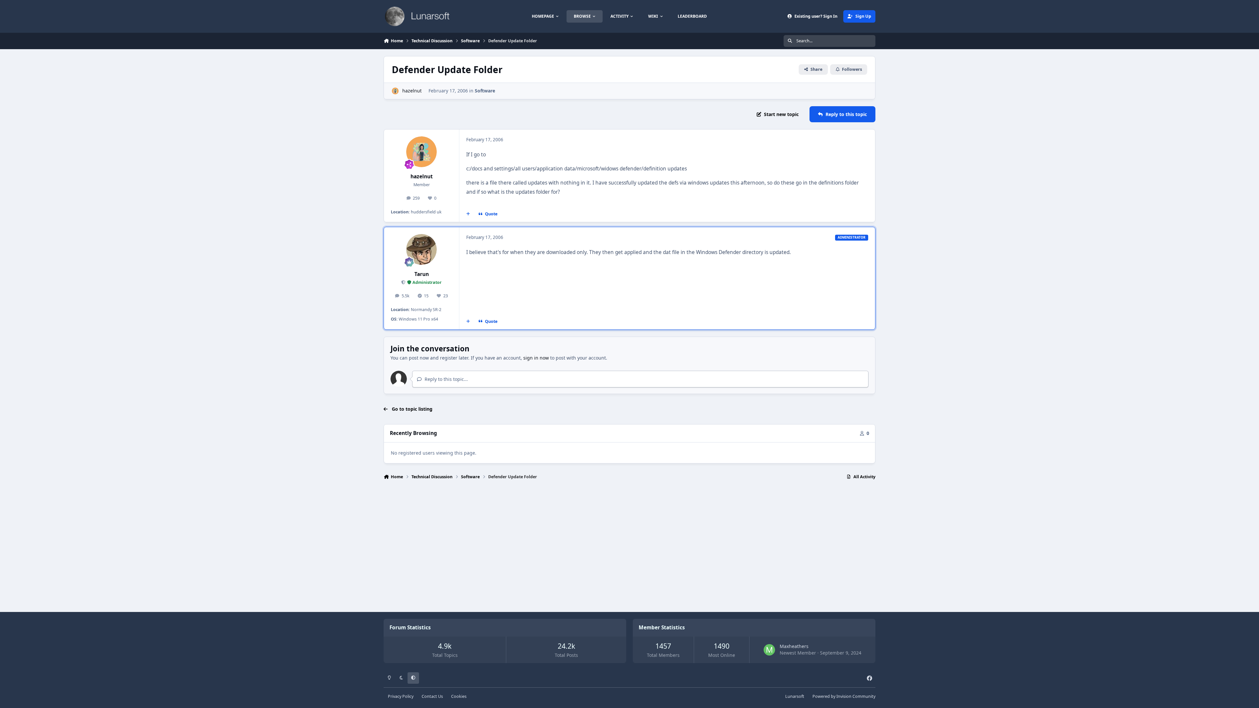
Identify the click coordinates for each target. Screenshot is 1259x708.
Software (485, 91)
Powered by (843, 696)
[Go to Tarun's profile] (421, 249)
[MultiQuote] (468, 214)
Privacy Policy (400, 696)
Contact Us (432, 696)
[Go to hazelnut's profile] (395, 91)
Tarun (421, 274)
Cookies (459, 696)
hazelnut (412, 91)
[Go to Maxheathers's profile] (769, 650)
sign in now (536, 358)
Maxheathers (794, 646)
